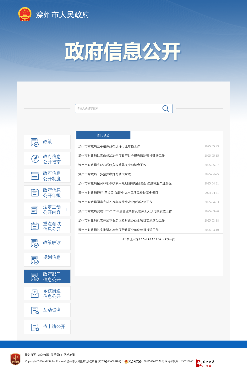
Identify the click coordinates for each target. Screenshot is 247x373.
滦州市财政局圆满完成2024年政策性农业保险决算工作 (115, 202)
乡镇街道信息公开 (52, 294)
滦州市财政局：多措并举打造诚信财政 (104, 174)
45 (164, 239)
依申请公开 (54, 326)
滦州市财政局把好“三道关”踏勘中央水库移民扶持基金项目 (118, 192)
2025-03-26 (212, 211)
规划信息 (52, 257)
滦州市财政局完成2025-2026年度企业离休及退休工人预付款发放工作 (125, 211)
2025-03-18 (212, 220)
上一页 (134, 239)
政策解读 (52, 242)
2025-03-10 (212, 229)
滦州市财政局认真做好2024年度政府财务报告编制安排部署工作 (121, 155)
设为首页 (30, 354)
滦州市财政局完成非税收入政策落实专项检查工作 (112, 165)
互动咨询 (52, 309)
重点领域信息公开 (52, 226)
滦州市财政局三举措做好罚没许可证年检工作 (109, 146)
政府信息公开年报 (52, 193)
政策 (47, 141)
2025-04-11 (212, 192)
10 (159, 239)
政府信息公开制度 (52, 176)
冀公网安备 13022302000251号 (146, 361)
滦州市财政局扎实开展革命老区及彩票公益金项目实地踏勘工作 (121, 220)
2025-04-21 (212, 183)
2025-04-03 (212, 202)
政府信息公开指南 (52, 159)
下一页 (171, 239)
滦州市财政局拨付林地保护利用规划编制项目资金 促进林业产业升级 (125, 183)
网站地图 (69, 354)
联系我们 (56, 354)
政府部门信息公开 (52, 277)
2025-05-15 (212, 155)
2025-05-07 (212, 165)
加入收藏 (43, 354)
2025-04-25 (212, 174)
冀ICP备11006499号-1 (111, 361)
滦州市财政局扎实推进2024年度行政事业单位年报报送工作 (118, 229)
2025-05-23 (212, 146)
